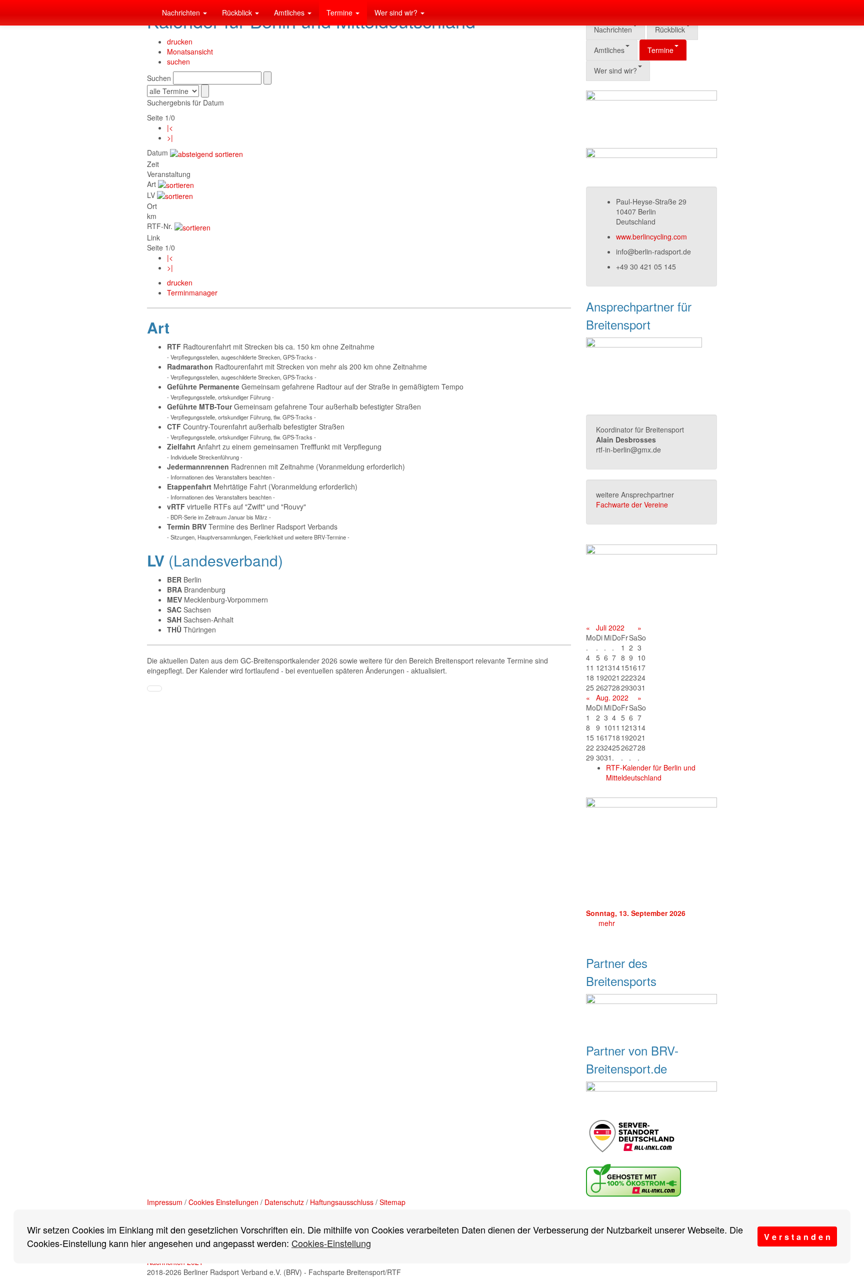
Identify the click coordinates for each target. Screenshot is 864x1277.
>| (170, 137)
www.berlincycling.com (651, 237)
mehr (606, 923)
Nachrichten (182, 13)
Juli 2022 (610, 627)
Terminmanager (192, 293)
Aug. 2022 (612, 697)
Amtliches (290, 13)
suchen (178, 61)
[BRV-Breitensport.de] (147, 12)
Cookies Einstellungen (223, 1202)
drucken (179, 41)
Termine (340, 13)
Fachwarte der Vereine (632, 505)
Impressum (164, 1202)
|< (170, 127)
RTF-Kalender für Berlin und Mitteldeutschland (651, 772)
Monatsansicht (190, 51)
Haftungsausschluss (342, 1202)
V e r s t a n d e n (797, 1236)
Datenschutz (284, 1202)
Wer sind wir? (397, 13)
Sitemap (393, 1202)
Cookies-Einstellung (331, 1243)
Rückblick (238, 13)
